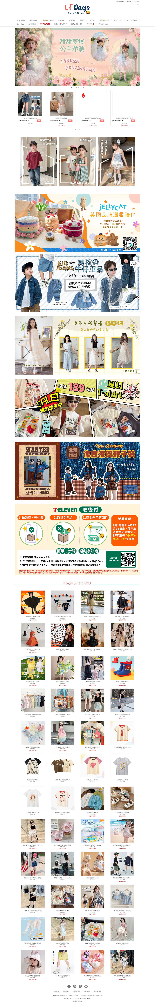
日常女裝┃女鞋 (103, 24)
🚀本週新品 (33, 20)
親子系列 (92, 20)
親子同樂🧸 (90, 24)
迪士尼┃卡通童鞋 (132, 20)
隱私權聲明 (97, 991)
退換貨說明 (87, 991)
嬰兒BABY (61, 20)
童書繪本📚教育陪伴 (60, 24)
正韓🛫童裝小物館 (76, 24)
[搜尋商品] (138, 4)
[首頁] (77, 9)
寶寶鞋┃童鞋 (118, 20)
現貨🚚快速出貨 (104, 20)
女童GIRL (72, 20)
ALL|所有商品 (21, 20)
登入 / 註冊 (136, 1)
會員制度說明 (76, 991)
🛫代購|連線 (32, 24)
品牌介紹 (56, 991)
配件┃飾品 (20, 24)
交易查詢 (128, 1)
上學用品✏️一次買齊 (47, 20)
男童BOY (82, 20)
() (121, 1)
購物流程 (65, 991)
